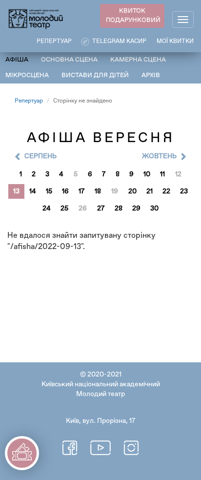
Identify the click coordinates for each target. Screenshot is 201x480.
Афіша (16, 60)
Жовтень (159, 156)
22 (166, 191)
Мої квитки (175, 41)
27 (101, 208)
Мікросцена (27, 75)
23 (184, 191)
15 (49, 191)
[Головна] (36, 18)
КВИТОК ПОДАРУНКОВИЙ (133, 15)
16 (65, 191)
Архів (150, 75)
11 (162, 174)
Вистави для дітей (95, 75)
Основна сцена (69, 60)
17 (82, 191)
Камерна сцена (138, 60)
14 (32, 191)
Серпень (40, 156)
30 (154, 208)
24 (46, 208)
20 (132, 191)
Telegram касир (119, 41)
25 (64, 208)
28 (118, 208)
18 (98, 191)
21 (149, 191)
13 (16, 191)
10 (146, 174)
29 (136, 208)
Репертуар (29, 101)
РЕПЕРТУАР (54, 41)
